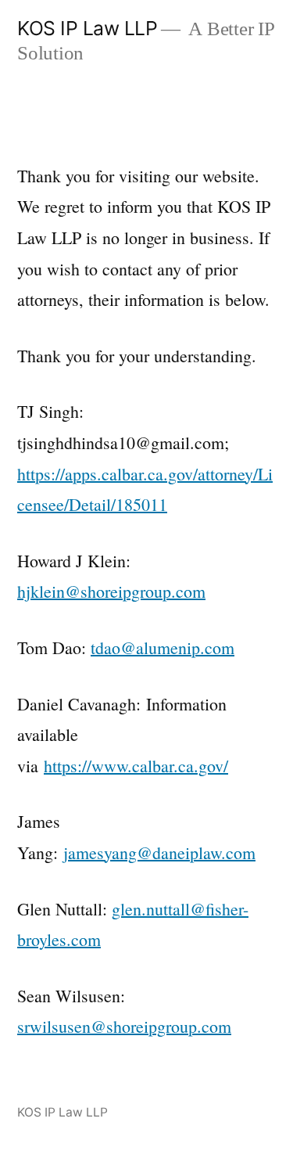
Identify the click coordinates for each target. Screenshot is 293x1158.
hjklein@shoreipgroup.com (111, 591)
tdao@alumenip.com (162, 647)
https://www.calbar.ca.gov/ (136, 765)
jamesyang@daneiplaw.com (159, 852)
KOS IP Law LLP (87, 28)
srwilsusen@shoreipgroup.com (124, 1026)
